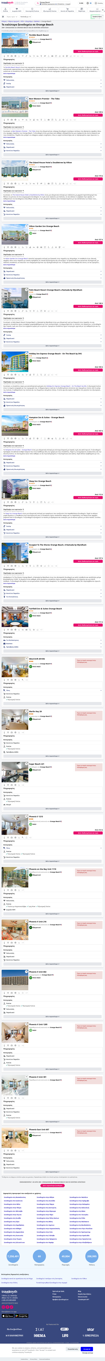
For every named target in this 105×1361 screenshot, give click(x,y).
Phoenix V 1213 (36, 816)
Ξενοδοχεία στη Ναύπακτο (79, 1222)
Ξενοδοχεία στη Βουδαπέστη (80, 1225)
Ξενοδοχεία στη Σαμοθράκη (14, 1225)
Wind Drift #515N (37, 659)
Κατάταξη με (25, 16)
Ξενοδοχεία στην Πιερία (13, 1239)
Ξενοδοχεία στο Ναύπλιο (79, 1197)
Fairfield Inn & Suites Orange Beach (45, 608)
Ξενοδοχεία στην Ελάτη (9, 1283)
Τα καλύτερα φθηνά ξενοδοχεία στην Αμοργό (51, 1283)
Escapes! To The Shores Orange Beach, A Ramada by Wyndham (57, 545)
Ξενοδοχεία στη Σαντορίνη (46, 1208)
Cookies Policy (24, 1359)
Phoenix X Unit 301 (37, 1077)
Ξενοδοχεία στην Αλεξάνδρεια (81, 1242)
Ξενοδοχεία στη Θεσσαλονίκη (15, 1197)
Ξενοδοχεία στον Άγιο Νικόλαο (81, 1229)
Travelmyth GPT (83, 1299)
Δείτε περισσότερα (52, 91)
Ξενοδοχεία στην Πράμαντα (47, 1239)
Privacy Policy (33, 1359)
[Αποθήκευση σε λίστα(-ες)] (26, 34)
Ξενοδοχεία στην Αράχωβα (79, 1201)
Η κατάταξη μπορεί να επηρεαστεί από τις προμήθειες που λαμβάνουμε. (24, 31)
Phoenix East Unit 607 (39, 1129)
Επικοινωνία (82, 1297)
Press (54, 1294)
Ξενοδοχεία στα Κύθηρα (12, 1229)
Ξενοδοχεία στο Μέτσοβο (13, 1211)
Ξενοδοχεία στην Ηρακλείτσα (80, 1239)
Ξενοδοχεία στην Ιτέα (44, 1232)
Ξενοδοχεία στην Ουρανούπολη (48, 1229)
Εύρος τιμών (11, 16)
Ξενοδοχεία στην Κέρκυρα (46, 1211)
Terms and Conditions (44, 1359)
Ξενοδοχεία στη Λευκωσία (13, 1235)
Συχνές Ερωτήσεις (84, 1294)
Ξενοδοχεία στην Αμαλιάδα (79, 1235)
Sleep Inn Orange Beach (40, 481)
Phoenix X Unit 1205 (38, 1024)
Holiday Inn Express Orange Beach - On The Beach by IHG (55, 353)
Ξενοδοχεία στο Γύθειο (79, 1279)
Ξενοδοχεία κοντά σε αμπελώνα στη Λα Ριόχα (17, 1279)
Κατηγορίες (56, 1297)
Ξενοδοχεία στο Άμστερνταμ (80, 1232)
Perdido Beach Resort (39, 35)
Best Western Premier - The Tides (44, 98)
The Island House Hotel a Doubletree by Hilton (50, 162)
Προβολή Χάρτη (97, 16)
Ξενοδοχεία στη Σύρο (11, 1222)
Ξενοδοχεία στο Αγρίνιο (45, 1225)
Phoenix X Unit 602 (37, 972)
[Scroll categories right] (102, 10)
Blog (79, 1291)
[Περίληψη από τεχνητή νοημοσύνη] (23, 65)
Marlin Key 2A (35, 711)
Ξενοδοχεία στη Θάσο (77, 1211)
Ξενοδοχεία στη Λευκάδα (46, 1201)
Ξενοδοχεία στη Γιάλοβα (46, 1235)
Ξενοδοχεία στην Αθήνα (45, 1197)
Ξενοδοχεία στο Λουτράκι (79, 1215)
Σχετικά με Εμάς (58, 1291)
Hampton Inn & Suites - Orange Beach (46, 417)
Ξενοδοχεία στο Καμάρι (45, 1242)
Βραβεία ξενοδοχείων (60, 1299)
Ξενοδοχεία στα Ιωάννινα (13, 1201)
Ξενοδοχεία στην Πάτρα (12, 1208)
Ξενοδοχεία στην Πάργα (45, 1204)
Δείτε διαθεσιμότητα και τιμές (88, 51)
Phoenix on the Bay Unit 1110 (42, 869)
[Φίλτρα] (3, 16)
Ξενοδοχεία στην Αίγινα (12, 1215)
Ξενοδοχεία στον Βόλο (12, 1204)
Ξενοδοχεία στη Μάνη (45, 1222)
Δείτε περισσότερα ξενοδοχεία (52, 1185)
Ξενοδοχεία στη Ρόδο (77, 1218)
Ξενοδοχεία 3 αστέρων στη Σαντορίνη (49, 1279)
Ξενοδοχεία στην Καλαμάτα (80, 1204)
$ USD (81, 3)
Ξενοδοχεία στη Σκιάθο (12, 1218)
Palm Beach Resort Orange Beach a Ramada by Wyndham (55, 290)
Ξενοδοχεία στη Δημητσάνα (14, 1232)
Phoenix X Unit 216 (37, 921)
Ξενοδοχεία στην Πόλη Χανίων (48, 1218)
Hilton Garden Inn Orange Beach (44, 226)
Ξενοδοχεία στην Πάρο (45, 1215)
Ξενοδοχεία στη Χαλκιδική (79, 1208)
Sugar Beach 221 (36, 764)
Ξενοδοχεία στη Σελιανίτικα (14, 1242)
